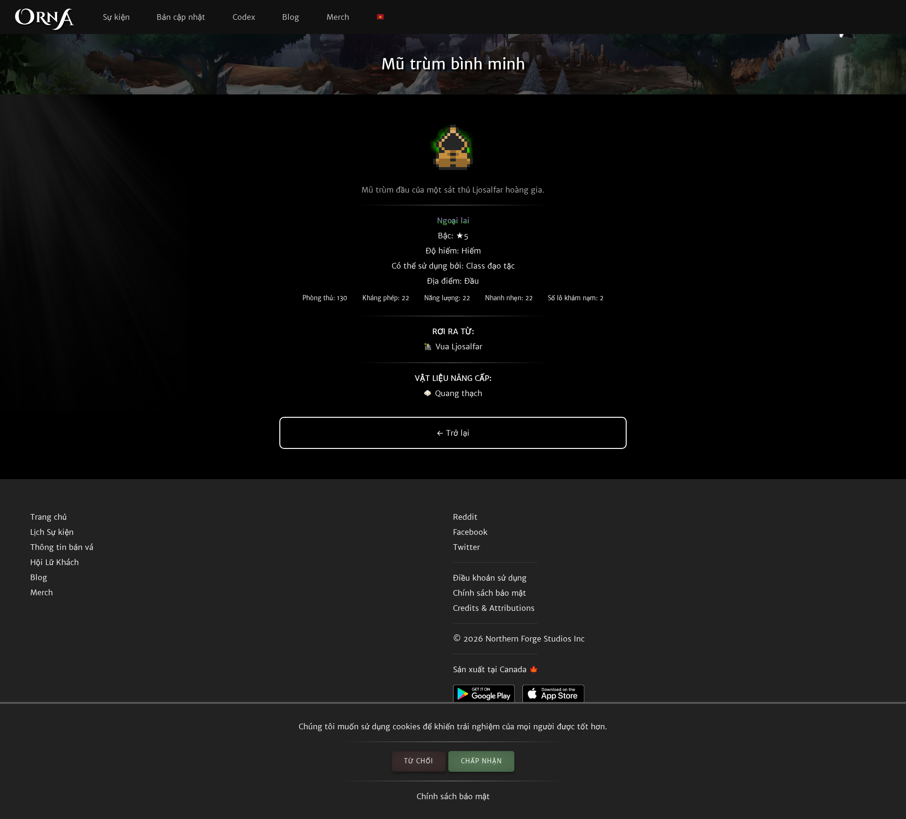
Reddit (465, 517)
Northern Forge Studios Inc (535, 638)
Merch (338, 17)
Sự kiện (116, 17)
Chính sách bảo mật (453, 796)
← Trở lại (453, 433)
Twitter (466, 547)
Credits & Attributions (494, 608)
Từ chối (418, 761)
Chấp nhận (481, 761)
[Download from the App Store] (557, 696)
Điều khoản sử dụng (490, 578)
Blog (290, 17)
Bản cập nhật (181, 17)
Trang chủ (48, 517)
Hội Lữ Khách (54, 562)
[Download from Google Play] (487, 696)
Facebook (470, 532)
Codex (244, 17)
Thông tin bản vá (61, 547)
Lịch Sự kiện (52, 532)
